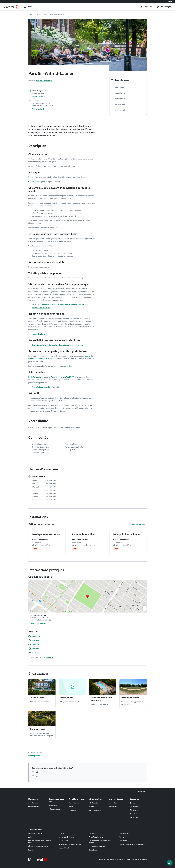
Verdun (122, 837)
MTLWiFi (92, 806)
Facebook (135, 803)
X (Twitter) (135, 814)
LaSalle (61, 833)
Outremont (92, 833)
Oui (36, 772)
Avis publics (113, 803)
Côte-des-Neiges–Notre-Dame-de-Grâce (40, 842)
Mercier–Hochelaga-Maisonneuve (70, 844)
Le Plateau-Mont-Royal (44, 80)
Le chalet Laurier (35, 377)
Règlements (113, 806)
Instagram (135, 806)
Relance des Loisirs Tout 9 (61, 377)
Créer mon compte (34, 806)
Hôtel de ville (93, 803)
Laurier (88, 356)
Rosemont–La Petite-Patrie (98, 846)
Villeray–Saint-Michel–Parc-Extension (132, 844)
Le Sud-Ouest (63, 841)
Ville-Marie (123, 841)
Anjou (30, 837)
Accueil (30, 15)
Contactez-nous (34, 182)
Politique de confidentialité (117, 859)
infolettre (49, 658)
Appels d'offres (74, 803)
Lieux (38, 15)
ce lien (69, 366)
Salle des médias (54, 809)
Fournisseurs (73, 810)
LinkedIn (135, 810)
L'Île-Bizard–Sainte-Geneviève (38, 846)
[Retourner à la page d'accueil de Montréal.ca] (11, 7)
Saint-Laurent (93, 850)
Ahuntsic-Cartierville (35, 833)
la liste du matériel (43, 387)
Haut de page (142, 791)
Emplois (71, 806)
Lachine (31, 850)
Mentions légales (133, 859)
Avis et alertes (33, 803)
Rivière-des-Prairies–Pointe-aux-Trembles (100, 842)
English (169, 1)
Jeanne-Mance (43, 359)
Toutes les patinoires (138, 524)
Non (36, 776)
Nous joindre (53, 805)
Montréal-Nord (64, 848)
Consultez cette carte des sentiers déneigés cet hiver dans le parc (57, 345)
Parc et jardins (34, 756)
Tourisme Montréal (95, 810)
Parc (44, 15)
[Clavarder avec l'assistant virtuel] (170, 863)
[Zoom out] (144, 610)
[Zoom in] (144, 607)
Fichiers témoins (101, 859)
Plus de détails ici (38, 334)
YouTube (135, 817)
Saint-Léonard (124, 833)
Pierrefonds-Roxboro (96, 837)
